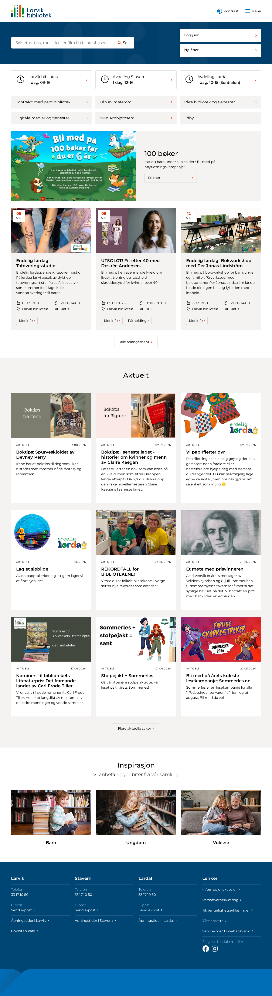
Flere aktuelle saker (134, 728)
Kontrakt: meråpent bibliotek (43, 102)
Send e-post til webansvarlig (226, 931)
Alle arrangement (134, 342)
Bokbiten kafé (23, 931)
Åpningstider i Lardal (156, 921)
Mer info (26, 321)
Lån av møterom (116, 102)
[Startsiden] (31, 11)
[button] (228, 11)
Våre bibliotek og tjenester (209, 102)
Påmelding (137, 321)
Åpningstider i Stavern (94, 921)
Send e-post (22, 910)
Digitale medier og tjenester (42, 118)
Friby (189, 118)
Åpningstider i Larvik (29, 921)
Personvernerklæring (220, 900)
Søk (126, 42)
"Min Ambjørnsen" (117, 118)
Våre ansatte (213, 921)
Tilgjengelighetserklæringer (226, 910)
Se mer (154, 178)
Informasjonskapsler (220, 890)
